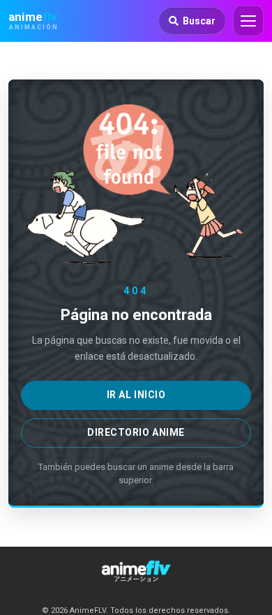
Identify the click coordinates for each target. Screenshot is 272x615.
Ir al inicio (136, 394)
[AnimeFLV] (136, 571)
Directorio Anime (136, 432)
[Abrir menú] (248, 21)
